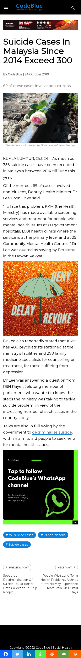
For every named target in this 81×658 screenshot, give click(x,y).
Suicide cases (18, 544)
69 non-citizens (54, 535)
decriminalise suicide (52, 432)
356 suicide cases (21, 535)
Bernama (66, 250)
